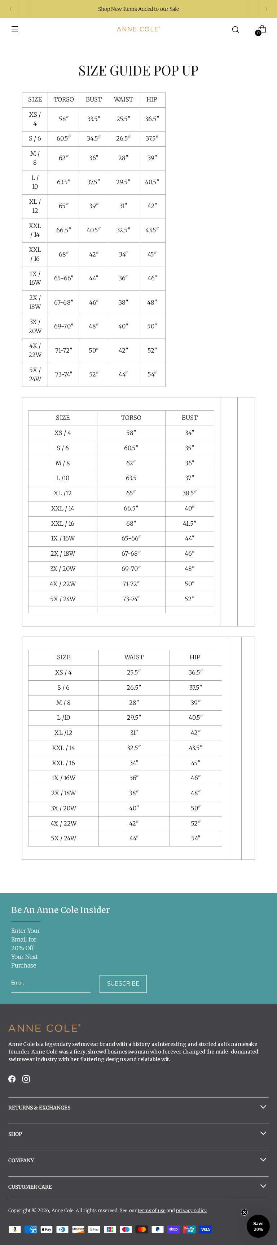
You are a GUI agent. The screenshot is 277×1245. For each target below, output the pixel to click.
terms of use (152, 1210)
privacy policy (191, 1210)
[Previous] (11, 9)
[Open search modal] (235, 29)
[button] (258, 1226)
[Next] (266, 9)
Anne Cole (63, 1210)
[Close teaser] (244, 1212)
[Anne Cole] (138, 28)
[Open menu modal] (15, 29)
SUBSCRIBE (123, 983)
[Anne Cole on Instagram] (26, 1081)
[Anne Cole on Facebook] (12, 1081)
